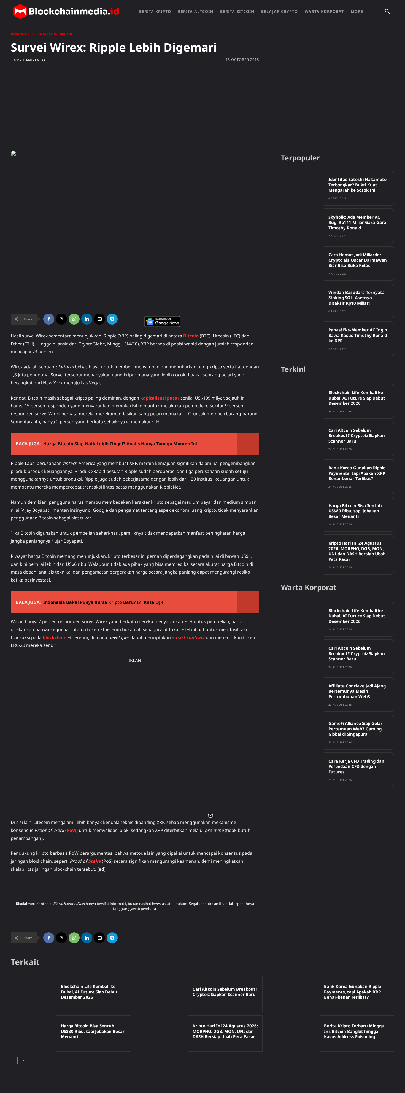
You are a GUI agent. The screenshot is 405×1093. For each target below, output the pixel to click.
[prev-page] (14, 1060)
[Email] (99, 319)
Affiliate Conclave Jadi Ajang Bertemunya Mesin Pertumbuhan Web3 (357, 691)
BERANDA (19, 34)
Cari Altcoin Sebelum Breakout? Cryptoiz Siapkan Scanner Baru (356, 435)
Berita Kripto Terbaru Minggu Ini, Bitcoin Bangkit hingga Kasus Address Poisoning (354, 1031)
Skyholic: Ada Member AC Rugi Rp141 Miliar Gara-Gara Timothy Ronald (357, 222)
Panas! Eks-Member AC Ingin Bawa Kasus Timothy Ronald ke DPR (357, 335)
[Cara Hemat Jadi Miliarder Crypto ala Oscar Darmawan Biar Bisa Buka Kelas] (302, 263)
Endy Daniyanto (28, 60)
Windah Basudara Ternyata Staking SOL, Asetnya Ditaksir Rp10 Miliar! (356, 298)
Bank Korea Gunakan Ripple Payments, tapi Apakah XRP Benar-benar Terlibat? (356, 473)
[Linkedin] (86, 319)
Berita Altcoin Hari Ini (51, 34)
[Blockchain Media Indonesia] (66, 11)
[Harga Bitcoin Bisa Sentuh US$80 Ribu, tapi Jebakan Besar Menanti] (302, 514)
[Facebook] (48, 319)
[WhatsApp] (74, 319)
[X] (61, 319)
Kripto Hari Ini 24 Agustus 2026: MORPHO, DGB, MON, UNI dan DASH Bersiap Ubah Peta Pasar (357, 551)
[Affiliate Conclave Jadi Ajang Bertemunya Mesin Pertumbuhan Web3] (302, 694)
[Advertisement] (202, 106)
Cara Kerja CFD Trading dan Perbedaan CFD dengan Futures (356, 766)
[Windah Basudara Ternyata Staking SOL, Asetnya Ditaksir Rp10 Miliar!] (302, 301)
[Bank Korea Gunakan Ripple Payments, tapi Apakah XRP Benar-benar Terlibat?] (302, 476)
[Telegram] (112, 319)
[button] (387, 11)
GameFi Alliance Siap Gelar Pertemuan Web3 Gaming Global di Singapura (355, 728)
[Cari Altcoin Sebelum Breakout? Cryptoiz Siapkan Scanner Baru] (302, 439)
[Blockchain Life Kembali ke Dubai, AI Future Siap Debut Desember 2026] (302, 401)
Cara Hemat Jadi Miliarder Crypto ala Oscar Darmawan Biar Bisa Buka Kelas (357, 260)
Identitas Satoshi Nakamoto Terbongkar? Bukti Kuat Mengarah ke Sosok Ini (357, 184)
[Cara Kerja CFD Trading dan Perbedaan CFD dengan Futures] (302, 769)
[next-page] (23, 1060)
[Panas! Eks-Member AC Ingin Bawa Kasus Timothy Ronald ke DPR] (302, 338)
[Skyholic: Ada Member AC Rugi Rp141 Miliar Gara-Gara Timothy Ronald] (302, 225)
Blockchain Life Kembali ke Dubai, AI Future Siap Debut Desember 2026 (356, 398)
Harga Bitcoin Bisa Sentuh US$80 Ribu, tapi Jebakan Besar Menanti (355, 511)
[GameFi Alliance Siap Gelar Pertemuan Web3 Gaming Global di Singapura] (302, 732)
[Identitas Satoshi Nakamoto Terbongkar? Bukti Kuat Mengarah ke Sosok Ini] (302, 188)
